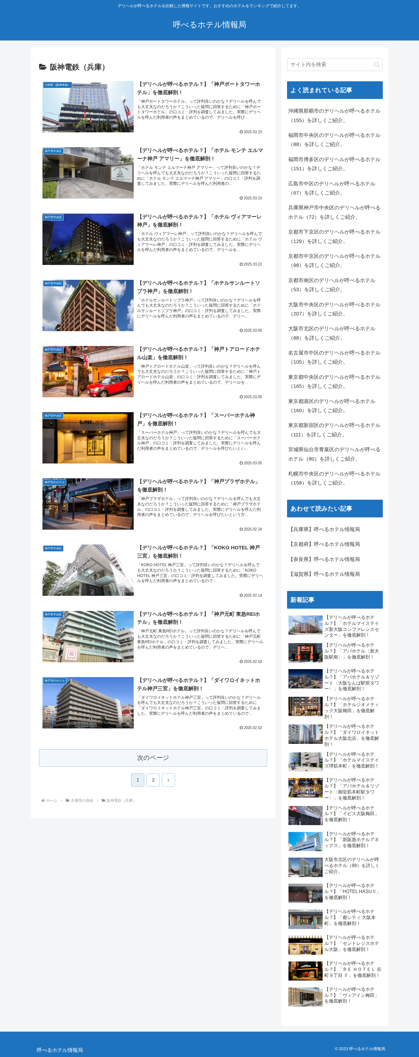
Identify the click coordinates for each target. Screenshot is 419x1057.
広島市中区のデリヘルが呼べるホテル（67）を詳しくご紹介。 (331, 188)
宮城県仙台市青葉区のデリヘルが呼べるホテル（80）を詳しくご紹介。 (334, 454)
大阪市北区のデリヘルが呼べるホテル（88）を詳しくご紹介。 (331, 333)
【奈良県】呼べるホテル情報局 (324, 559)
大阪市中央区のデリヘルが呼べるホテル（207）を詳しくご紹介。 (334, 309)
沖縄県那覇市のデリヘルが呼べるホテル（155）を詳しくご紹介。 (334, 115)
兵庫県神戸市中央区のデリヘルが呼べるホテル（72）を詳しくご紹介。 (334, 212)
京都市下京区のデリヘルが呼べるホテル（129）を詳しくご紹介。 (334, 236)
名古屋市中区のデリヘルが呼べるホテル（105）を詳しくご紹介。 (334, 357)
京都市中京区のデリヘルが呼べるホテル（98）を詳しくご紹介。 (334, 260)
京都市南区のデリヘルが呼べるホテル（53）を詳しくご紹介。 (331, 285)
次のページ (153, 757)
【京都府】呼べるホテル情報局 (324, 544)
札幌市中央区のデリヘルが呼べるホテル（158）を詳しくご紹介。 (334, 478)
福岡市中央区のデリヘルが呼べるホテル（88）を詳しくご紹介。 (334, 139)
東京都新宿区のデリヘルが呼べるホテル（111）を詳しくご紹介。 (334, 429)
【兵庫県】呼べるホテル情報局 (324, 529)
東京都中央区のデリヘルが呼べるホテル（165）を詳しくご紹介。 (334, 381)
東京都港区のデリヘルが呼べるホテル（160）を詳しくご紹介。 (331, 405)
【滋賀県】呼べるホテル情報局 (324, 574)
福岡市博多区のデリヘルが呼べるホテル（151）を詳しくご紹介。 (334, 164)
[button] (377, 64)
